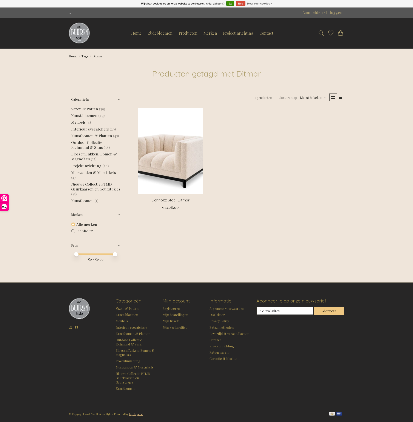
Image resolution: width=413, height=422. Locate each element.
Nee (240, 3)
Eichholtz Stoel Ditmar (170, 200)
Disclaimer (217, 315)
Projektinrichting (86, 165)
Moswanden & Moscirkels (93, 172)
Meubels (78, 122)
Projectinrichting (238, 33)
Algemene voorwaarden (227, 308)
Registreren (171, 308)
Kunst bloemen (84, 115)
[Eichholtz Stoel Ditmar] (170, 151)
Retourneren (219, 352)
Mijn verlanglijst (175, 327)
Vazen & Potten (84, 108)
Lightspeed (136, 414)
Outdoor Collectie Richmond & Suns (87, 145)
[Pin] (339, 414)
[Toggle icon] (321, 33)
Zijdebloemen (160, 33)
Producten (188, 33)
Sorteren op (288, 97)
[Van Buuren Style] (79, 33)
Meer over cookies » (259, 3)
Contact (266, 33)
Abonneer (329, 311)
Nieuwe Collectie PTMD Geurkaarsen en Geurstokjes (95, 186)
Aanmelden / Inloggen (322, 12)
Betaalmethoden (222, 327)
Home (136, 33)
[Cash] (332, 414)
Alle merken (86, 224)
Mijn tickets (171, 321)
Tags (85, 56)
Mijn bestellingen (175, 315)
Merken (210, 33)
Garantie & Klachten (224, 358)
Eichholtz (84, 230)
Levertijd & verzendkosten (229, 333)
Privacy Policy (219, 321)
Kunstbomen (82, 200)
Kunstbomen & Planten (91, 135)
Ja (230, 3)
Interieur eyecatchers (90, 128)
